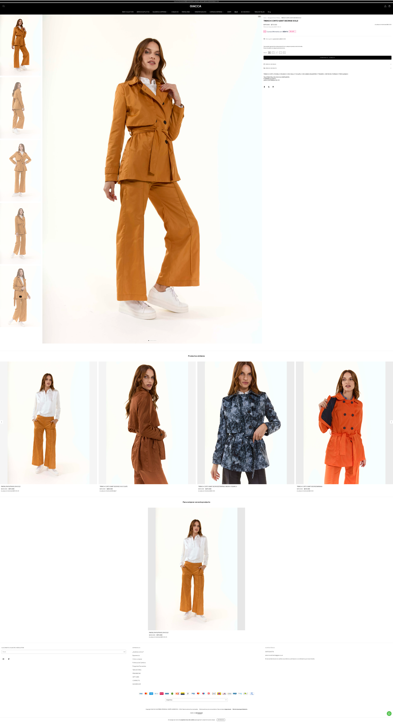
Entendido (221, 719)
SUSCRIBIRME (210, 32)
